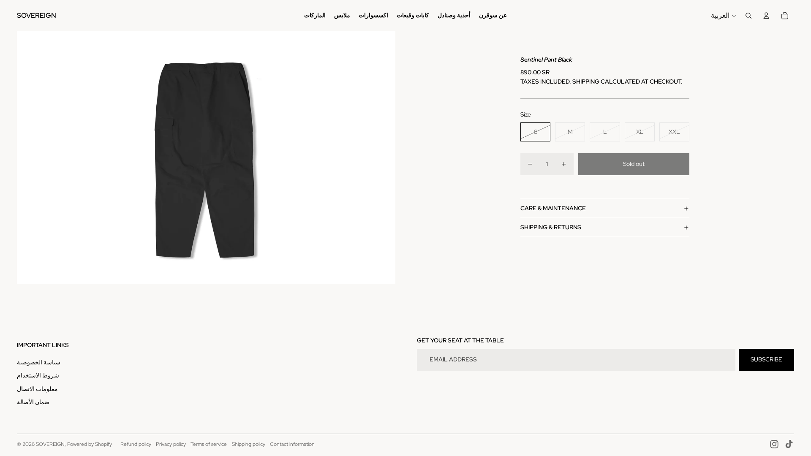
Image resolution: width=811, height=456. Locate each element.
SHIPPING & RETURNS (550, 227)
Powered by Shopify (89, 444)
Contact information (292, 444)
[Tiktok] (789, 444)
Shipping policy (248, 444)
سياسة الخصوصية (38, 362)
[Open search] (748, 15)
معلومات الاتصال (37, 389)
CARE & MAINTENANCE (553, 208)
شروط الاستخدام (38, 375)
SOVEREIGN (50, 444)
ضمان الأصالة (33, 402)
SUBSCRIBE (766, 359)
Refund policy (135, 444)
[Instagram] (774, 444)
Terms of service (209, 444)
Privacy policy (171, 444)
